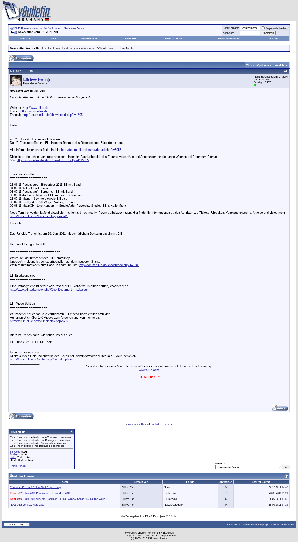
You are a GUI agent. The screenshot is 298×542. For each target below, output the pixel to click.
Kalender (130, 38)
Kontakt (232, 524)
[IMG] (13, 457)
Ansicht (280, 65)
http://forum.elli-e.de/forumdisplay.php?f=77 (39, 321)
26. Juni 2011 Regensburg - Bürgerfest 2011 (45, 493)
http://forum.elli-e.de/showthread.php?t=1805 (53, 115)
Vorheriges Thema (138, 424)
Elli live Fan (34, 79)
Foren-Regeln (18, 465)
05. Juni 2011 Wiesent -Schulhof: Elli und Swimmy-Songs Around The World (62, 498)
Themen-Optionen (257, 65)
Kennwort (228, 32)
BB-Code (15, 451)
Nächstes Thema (160, 424)
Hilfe (53, 38)
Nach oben (287, 524)
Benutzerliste (89, 38)
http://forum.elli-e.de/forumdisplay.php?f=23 (39, 216)
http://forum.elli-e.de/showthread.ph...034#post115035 (53, 160)
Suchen (273, 38)
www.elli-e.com (149, 370)
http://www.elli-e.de (35, 108)
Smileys (14, 454)
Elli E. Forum (21, 28)
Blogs (24, 38)
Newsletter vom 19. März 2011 (27, 504)
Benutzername (231, 28)
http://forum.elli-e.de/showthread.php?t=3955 (91, 149)
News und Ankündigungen (46, 28)
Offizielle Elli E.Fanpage (253, 524)
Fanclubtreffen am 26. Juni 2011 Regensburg (35, 487)
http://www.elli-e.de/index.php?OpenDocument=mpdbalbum (49, 289)
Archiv (275, 524)
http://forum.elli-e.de (33, 111)
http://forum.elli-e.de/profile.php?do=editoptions (41, 359)
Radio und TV (173, 38)
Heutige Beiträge (228, 38)
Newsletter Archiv (74, 28)
